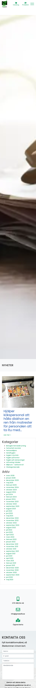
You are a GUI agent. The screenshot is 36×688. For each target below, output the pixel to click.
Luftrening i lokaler (13, 462)
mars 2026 (10, 475)
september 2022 (12, 525)
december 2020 (12, 568)
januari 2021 (10, 565)
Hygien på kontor (13, 457)
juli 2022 (9, 530)
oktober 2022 (11, 523)
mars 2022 (10, 537)
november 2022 (12, 520)
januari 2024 (11, 499)
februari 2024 (11, 497)
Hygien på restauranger (15, 460)
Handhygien (10, 453)
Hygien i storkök (12, 455)
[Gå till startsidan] (4, 4)
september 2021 (12, 551)
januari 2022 (10, 542)
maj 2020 (9, 579)
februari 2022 (11, 539)
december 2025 (12, 480)
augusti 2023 (11, 509)
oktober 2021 (11, 549)
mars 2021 (10, 561)
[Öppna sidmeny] (32, 4)
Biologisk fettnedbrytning (16, 446)
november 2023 (12, 501)
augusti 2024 (11, 492)
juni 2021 (9, 556)
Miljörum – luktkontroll (15, 465)
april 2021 (9, 558)
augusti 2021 (10, 553)
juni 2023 (9, 513)
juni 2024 (9, 494)
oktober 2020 (11, 572)
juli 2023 (9, 511)
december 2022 (12, 518)
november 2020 (12, 570)
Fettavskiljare (11, 450)
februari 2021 (11, 563)
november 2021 (12, 546)
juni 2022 (9, 532)
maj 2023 (9, 516)
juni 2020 (9, 577)
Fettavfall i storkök (13, 448)
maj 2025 (9, 482)
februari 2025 (11, 485)
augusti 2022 (11, 527)
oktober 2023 (11, 504)
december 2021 (12, 544)
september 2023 (12, 506)
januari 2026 (11, 478)
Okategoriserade (13, 467)
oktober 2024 (11, 490)
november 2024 (12, 487)
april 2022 (10, 535)
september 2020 (12, 575)
